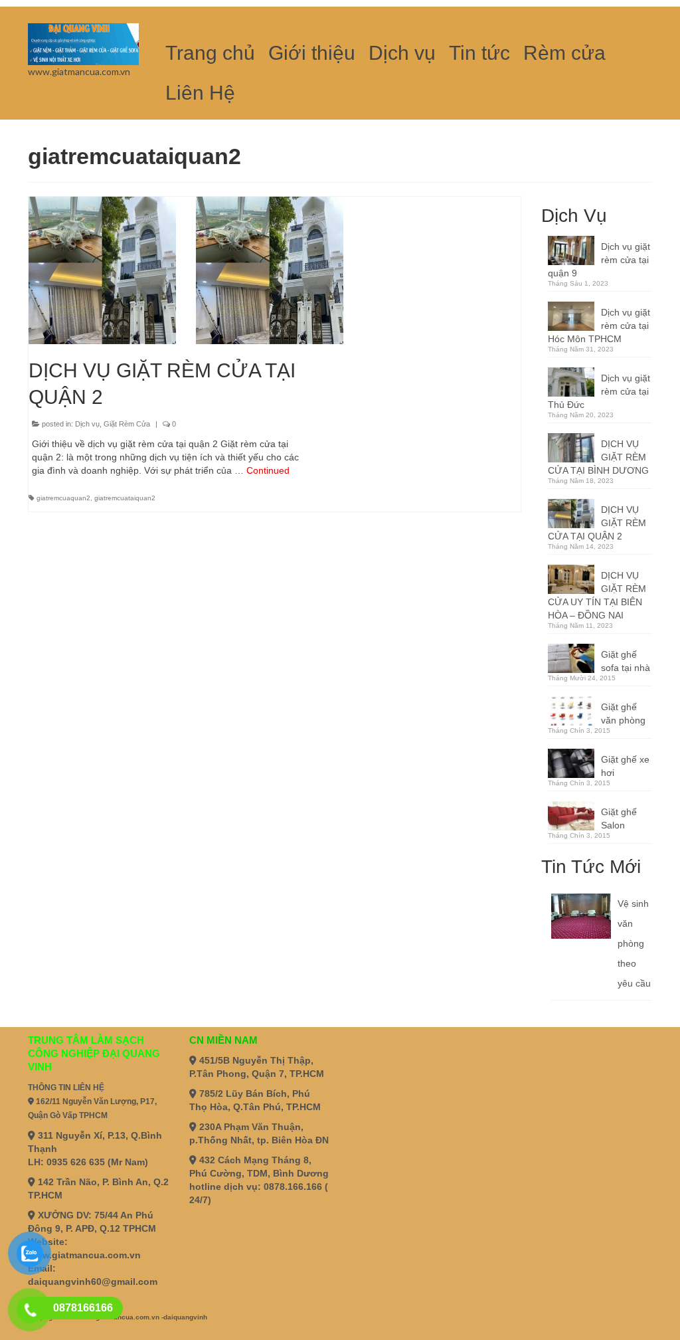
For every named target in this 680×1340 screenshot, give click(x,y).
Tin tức (479, 53)
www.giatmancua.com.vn (84, 1255)
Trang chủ (210, 53)
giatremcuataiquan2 (124, 498)
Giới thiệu (311, 53)
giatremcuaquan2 (63, 498)
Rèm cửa (564, 53)
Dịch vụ (402, 53)
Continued (268, 470)
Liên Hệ (200, 93)
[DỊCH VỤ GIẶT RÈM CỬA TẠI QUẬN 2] (269, 270)
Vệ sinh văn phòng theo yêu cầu (634, 943)
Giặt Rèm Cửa (127, 424)
